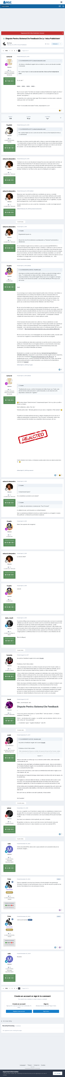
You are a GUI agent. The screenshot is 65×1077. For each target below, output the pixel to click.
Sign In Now (46, 1011)
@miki (30, 919)
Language (22, 1065)
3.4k (10, 70)
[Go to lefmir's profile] (9, 813)
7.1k (10, 896)
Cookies (43, 1065)
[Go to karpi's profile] (9, 704)
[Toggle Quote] (19, 60)
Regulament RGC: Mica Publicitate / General (32, 33)
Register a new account (19, 1011)
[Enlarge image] (42, 356)
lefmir (9, 808)
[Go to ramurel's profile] (9, 62)
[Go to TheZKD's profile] (9, 130)
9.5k (10, 713)
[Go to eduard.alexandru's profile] (9, 164)
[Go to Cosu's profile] (4, 44)
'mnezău (9, 655)
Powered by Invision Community (32, 1068)
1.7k (10, 172)
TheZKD (9, 125)
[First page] (3, 51)
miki (9, 844)
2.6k (10, 668)
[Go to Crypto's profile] (9, 271)
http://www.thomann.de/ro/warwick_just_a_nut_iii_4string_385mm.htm (42, 329)
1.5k (10, 821)
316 (10, 857)
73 (10, 748)
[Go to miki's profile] (9, 849)
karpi (9, 699)
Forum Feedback (22, 44)
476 (10, 631)
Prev (6, 50)
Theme (30, 1065)
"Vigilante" (26, 362)
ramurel (9, 56)
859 (10, 138)
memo (18, 86)
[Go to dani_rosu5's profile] (9, 623)
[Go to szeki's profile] (9, 740)
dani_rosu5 (9, 618)
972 (10, 279)
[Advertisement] (19, 20)
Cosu (10, 43)
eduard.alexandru (9, 159)
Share (47, 44)
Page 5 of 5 (25, 50)
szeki (42, 658)
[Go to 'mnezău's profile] (9, 660)
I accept (58, 1073)
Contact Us (36, 1065)
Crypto (9, 266)
